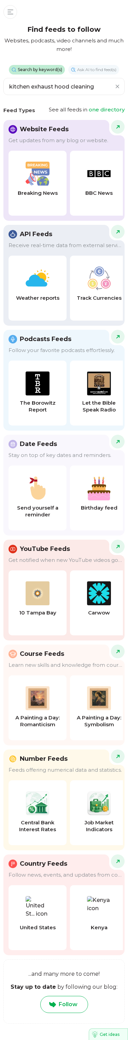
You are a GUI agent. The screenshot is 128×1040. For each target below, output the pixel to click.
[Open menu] (10, 12)
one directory (107, 109)
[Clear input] (117, 86)
